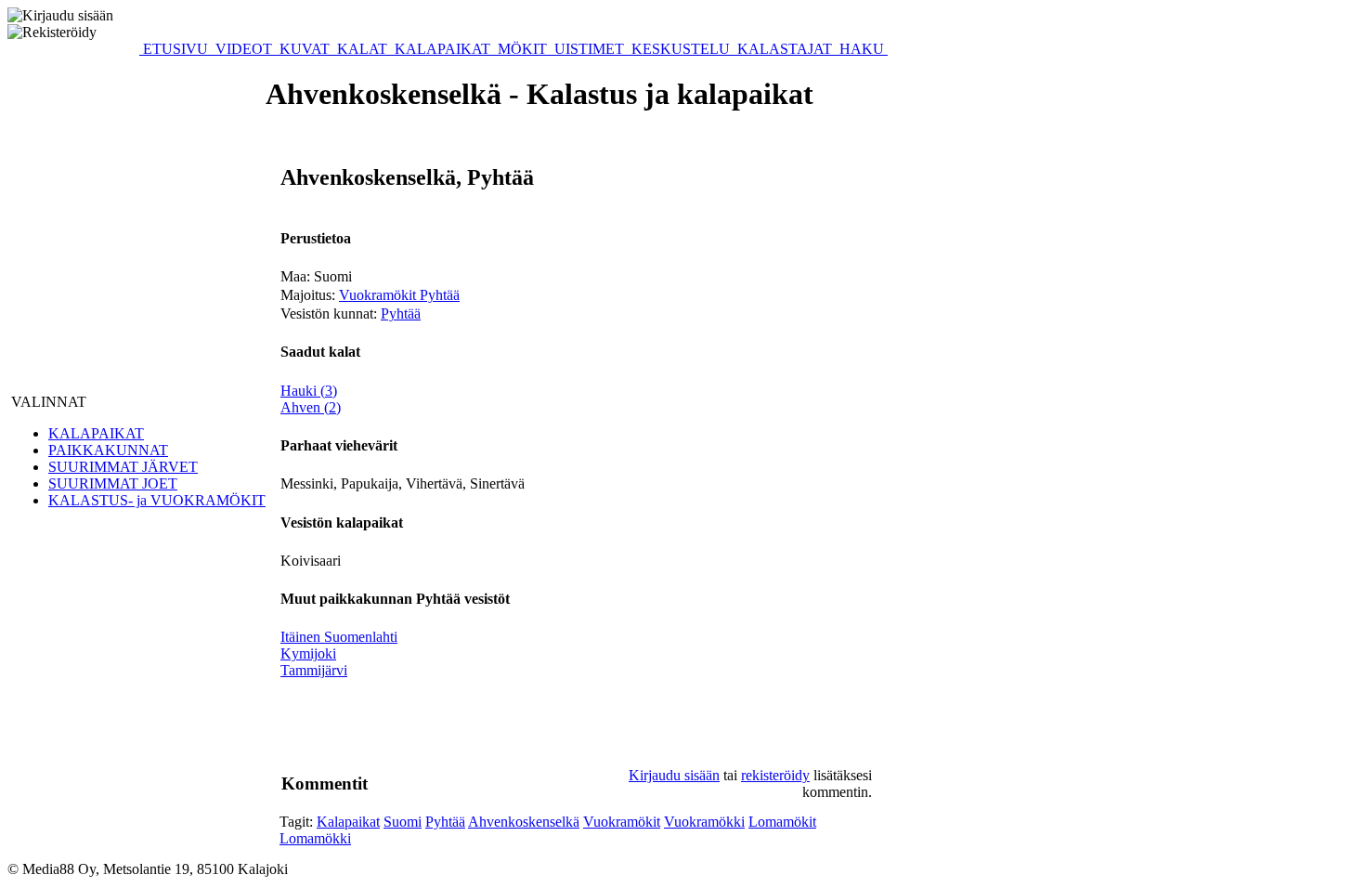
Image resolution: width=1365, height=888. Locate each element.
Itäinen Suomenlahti (338, 637)
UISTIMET (589, 49)
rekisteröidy (775, 775)
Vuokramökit (621, 821)
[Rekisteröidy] (52, 32)
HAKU (862, 49)
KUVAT (304, 49)
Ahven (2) (310, 407)
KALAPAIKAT (442, 49)
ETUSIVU (175, 49)
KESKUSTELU (681, 49)
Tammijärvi (313, 670)
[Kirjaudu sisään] (60, 15)
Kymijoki (308, 653)
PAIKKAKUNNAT (108, 450)
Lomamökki (315, 838)
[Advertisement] (450, 726)
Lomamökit (782, 821)
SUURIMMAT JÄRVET (123, 467)
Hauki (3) (308, 390)
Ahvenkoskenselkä (523, 821)
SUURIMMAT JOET (112, 483)
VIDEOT (244, 49)
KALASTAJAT (785, 49)
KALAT (362, 49)
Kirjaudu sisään (674, 775)
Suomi (403, 821)
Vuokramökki (704, 821)
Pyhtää (401, 313)
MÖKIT (522, 49)
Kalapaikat (348, 821)
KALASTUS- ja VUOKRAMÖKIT (157, 500)
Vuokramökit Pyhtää (399, 295)
